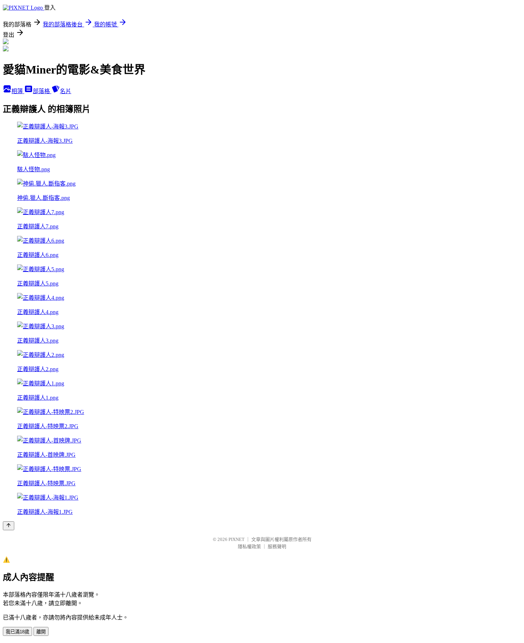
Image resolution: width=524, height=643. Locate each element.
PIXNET (236, 539)
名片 (65, 91)
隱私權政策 (249, 546)
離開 (41, 631)
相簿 (17, 91)
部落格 (42, 91)
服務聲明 (277, 546)
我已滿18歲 (17, 631)
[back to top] (8, 525)
